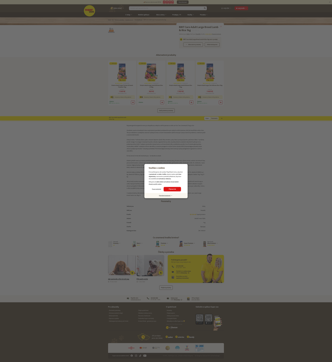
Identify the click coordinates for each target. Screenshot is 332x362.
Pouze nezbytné (156, 189)
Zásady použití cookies (155, 184)
